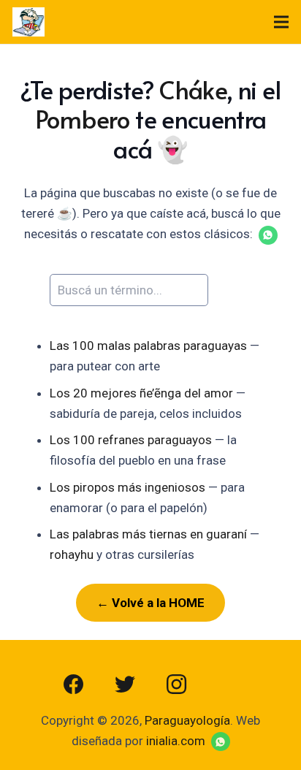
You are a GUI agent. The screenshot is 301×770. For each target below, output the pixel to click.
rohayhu (72, 554)
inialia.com (175, 740)
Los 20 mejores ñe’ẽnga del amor (141, 393)
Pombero (82, 119)
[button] (268, 235)
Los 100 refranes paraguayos (131, 439)
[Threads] (227, 684)
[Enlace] (28, 22)
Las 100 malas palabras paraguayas (148, 345)
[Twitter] (124, 684)
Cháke (192, 89)
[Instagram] (176, 684)
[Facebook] (73, 684)
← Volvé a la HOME (150, 602)
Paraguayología (187, 720)
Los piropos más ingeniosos (127, 487)
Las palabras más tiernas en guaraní (148, 534)
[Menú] (281, 22)
